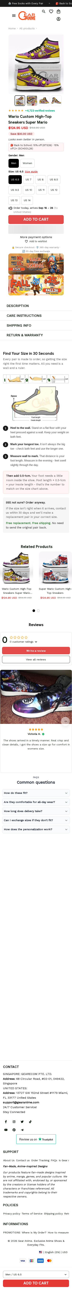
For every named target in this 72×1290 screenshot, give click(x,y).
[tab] (34, 611)
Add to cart (36, 1283)
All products (27, 28)
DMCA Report (11, 1251)
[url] (21, 1102)
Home (12, 28)
